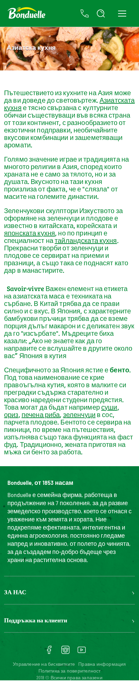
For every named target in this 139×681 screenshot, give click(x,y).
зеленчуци (79, 414)
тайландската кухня (86, 240)
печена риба (41, 414)
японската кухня (29, 233)
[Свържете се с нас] (85, 13)
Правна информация (102, 664)
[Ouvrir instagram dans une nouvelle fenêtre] (65, 652)
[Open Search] (101, 13)
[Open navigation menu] (122, 13)
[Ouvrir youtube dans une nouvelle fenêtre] (82, 652)
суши (109, 407)
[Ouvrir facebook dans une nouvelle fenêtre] (49, 652)
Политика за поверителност (69, 671)
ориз (11, 414)
